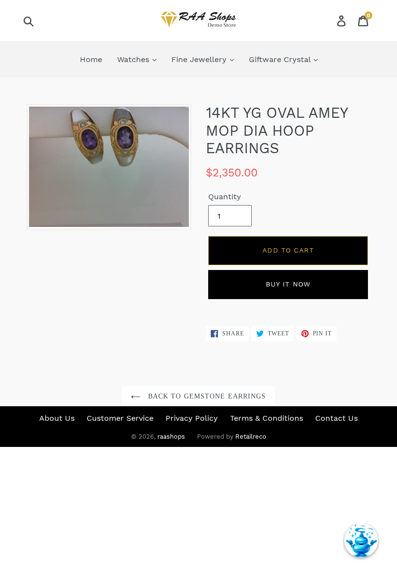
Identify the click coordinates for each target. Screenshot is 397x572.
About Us (57, 418)
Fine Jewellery (200, 59)
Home (91, 59)
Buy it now (288, 284)
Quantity (224, 196)
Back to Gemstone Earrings (205, 396)
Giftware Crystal (281, 59)
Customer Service (120, 418)
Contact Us (336, 418)
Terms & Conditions (266, 418)
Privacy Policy (192, 418)
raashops (171, 436)
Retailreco (250, 436)
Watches (134, 59)
